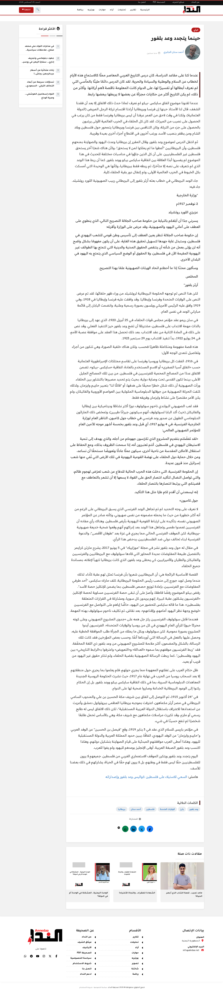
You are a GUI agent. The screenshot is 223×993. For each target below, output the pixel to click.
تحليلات (122, 10)
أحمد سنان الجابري (174, 51)
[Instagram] (44, 956)
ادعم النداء (85, 974)
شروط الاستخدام (82, 963)
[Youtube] (37, 956)
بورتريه (91, 10)
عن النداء (195, 2)
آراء (111, 10)
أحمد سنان (136, 809)
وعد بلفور (193, 809)
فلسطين (150, 809)
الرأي (196, 30)
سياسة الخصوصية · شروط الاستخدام (93, 987)
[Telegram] (118, 827)
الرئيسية (145, 10)
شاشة (135, 969)
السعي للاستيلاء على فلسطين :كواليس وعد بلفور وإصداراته (146, 777)
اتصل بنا (142, 2)
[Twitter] (142, 829)
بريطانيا (121, 809)
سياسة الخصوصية (80, 958)
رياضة (80, 10)
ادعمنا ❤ (26, 10)
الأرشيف (86, 948)
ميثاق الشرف (178, 2)
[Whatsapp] (125, 829)
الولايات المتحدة (167, 809)
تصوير (135, 963)
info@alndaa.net (191, 950)
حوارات (102, 10)
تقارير (133, 10)
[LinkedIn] (133, 829)
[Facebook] (150, 829)
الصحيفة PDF (159, 2)
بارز (182, 809)
